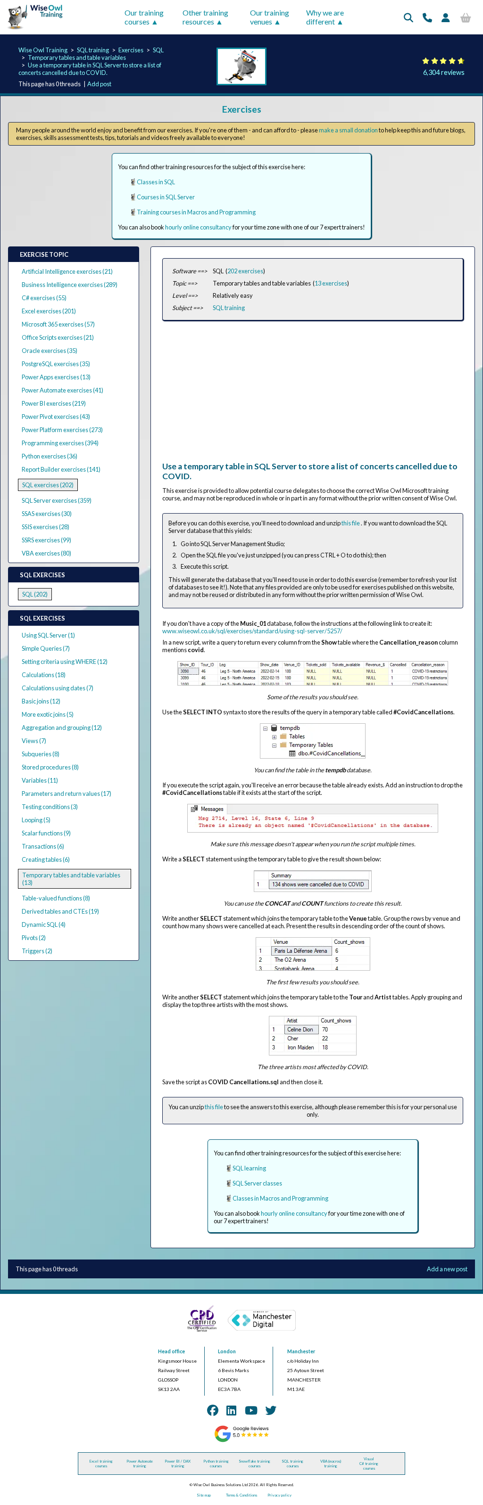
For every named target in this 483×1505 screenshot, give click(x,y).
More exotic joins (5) (48, 714)
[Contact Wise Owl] (427, 17)
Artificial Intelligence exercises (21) (67, 271)
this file (351, 523)
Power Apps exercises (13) (56, 377)
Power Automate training (139, 1463)
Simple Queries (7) (46, 648)
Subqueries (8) (40, 754)
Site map (204, 1495)
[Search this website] (408, 17)
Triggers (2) (37, 951)
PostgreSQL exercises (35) (56, 364)
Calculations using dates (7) (57, 688)
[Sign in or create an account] (445, 17)
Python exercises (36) (49, 456)
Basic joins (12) (41, 701)
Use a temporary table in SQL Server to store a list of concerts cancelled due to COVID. (89, 68)
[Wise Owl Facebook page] (212, 1410)
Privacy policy (279, 1495)
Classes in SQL (156, 182)
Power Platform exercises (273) (62, 430)
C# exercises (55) (44, 298)
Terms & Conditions (241, 1495)
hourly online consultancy (198, 227)
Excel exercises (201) (49, 311)
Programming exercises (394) (60, 443)
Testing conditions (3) (50, 806)
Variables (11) (40, 780)
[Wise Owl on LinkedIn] (231, 1410)
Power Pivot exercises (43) (56, 416)
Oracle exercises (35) (49, 350)
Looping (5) (36, 820)
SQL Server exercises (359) (57, 500)
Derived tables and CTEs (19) (60, 911)
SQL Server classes (257, 1183)
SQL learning (249, 1168)
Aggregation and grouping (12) (62, 727)
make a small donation (348, 130)
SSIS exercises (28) (45, 527)
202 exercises (245, 271)
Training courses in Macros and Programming (196, 212)
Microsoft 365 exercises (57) (58, 324)
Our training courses (144, 17)
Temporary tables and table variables (77, 57)
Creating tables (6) (46, 859)
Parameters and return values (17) (66, 793)
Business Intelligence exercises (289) (69, 284)
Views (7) (34, 740)
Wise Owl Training (42, 50)
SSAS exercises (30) (47, 513)
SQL (158, 50)
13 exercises (331, 283)
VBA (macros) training (330, 1463)
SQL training (93, 50)
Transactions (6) (43, 846)
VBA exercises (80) (46, 553)
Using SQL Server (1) (48, 635)
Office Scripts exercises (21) (58, 337)
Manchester (301, 1351)
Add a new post (447, 1269)
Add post (99, 84)
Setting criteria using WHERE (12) (65, 661)
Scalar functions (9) (46, 833)
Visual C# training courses (368, 1463)
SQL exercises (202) (48, 485)
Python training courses (216, 1463)
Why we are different (325, 17)
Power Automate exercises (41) (62, 390)
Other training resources (205, 17)
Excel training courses (101, 1463)
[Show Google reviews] (241, 1441)
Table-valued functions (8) (56, 898)
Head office (171, 1351)
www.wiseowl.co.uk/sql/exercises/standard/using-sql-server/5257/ (252, 631)
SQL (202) (35, 594)
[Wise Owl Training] (32, 29)
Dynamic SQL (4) (44, 924)
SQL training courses (292, 1463)
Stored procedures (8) (50, 767)
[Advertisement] (312, 395)
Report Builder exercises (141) (61, 469)
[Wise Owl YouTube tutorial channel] (251, 1410)
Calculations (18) (44, 675)
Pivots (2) (34, 937)
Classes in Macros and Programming (280, 1198)
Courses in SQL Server (166, 197)
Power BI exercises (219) (54, 403)
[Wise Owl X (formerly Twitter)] (270, 1410)
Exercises (130, 50)
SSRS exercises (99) (46, 540)
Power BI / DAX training (178, 1463)
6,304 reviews (444, 72)
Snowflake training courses (254, 1463)
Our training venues (269, 17)
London (227, 1351)
